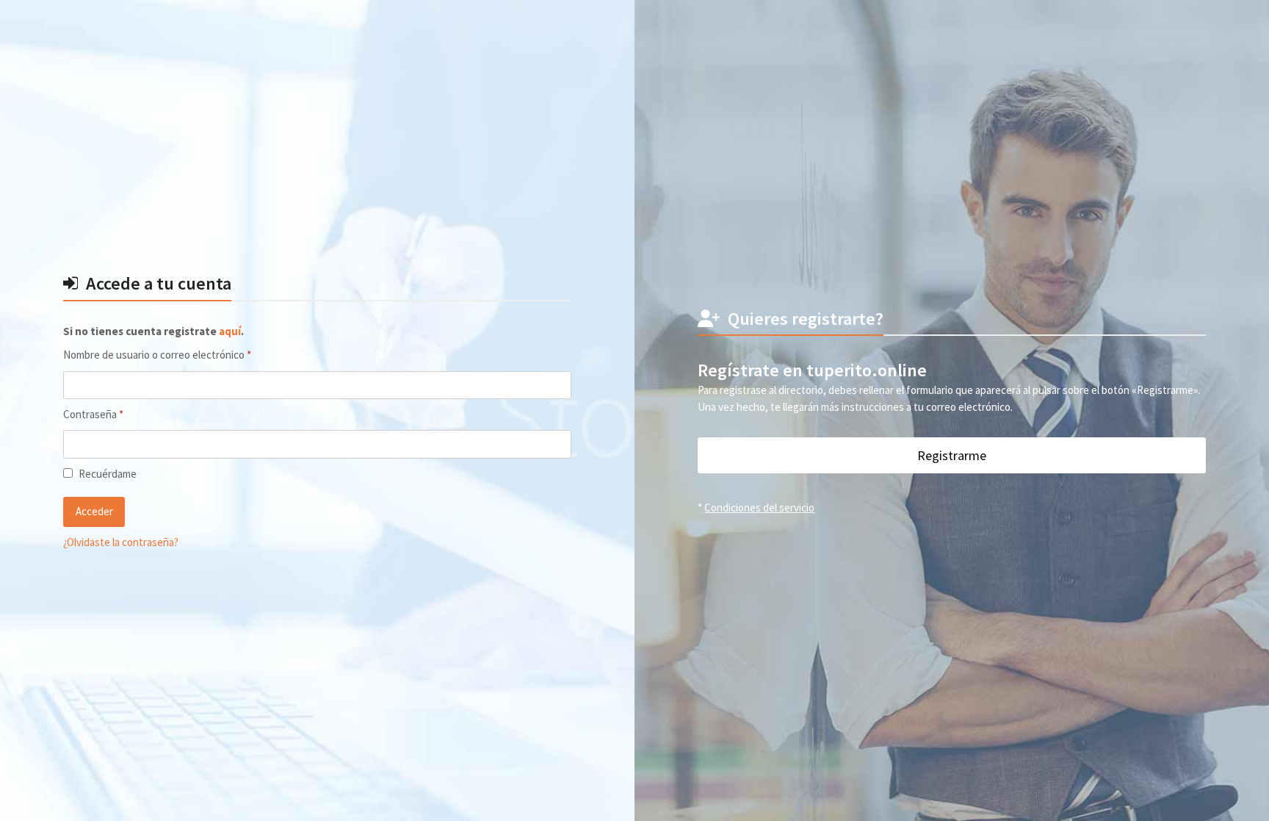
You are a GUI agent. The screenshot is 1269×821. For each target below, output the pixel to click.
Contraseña (118, 413)
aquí (230, 331)
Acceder (94, 511)
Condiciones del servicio (759, 508)
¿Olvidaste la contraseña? (120, 542)
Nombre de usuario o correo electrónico (182, 354)
